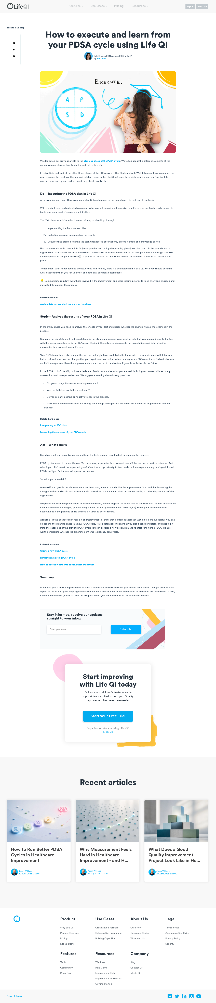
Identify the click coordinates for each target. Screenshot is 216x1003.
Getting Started (103, 984)
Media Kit (135, 973)
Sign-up (108, 732)
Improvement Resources (108, 978)
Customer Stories (139, 933)
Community (66, 968)
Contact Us (136, 968)
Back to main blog (15, 27)
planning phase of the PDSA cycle (102, 161)
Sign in (190, 6)
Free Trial (202, 6)
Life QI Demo (67, 944)
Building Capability (105, 938)
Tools (63, 962)
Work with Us (137, 938)
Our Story (135, 928)
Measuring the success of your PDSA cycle (63, 432)
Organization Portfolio (106, 928)
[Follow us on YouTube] (198, 997)
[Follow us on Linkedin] (184, 997)
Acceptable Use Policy (177, 933)
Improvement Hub (105, 973)
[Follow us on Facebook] (169, 997)
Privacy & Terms (14, 996)
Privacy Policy (172, 938)
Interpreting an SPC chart (53, 425)
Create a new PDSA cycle (54, 551)
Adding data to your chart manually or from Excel (66, 304)
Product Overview (69, 933)
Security (169, 944)
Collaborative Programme (108, 933)
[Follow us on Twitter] (177, 997)
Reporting (65, 973)
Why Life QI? (67, 928)
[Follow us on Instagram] (191, 997)
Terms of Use (172, 928)
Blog (132, 962)
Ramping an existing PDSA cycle (57, 558)
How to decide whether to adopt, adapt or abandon (67, 565)
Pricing (119, 6)
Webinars (100, 962)
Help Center (101, 968)
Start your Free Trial (108, 716)
